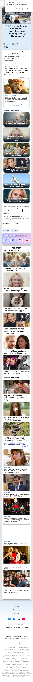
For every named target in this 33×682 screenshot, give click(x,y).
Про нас (16, 606)
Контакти (16, 610)
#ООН (14, 230)
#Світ (6, 230)
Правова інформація (16, 624)
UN (17, 60)
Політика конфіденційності (16, 628)
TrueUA (23, 58)
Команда (16, 614)
